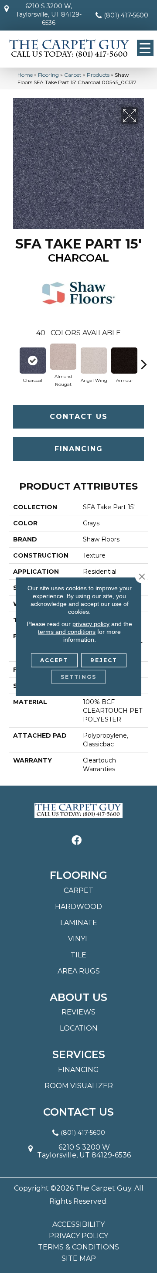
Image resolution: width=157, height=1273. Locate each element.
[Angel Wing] (93, 360)
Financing (79, 449)
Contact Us (79, 416)
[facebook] (77, 840)
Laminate (78, 923)
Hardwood (78, 906)
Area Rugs (79, 971)
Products (98, 74)
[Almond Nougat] (63, 356)
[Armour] (124, 360)
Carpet (73, 74)
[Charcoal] (32, 360)
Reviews (78, 1012)
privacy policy (90, 623)
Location (79, 1028)
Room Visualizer (78, 1086)
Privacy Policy (78, 1235)
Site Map (78, 1258)
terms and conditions (67, 631)
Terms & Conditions (78, 1247)
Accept (54, 660)
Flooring (48, 74)
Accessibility (78, 1224)
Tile (78, 955)
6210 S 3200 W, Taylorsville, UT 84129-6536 (49, 14)
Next (143, 359)
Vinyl (78, 939)
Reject (103, 660)
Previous (13, 359)
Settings (78, 677)
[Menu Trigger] (145, 48)
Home (25, 74)
